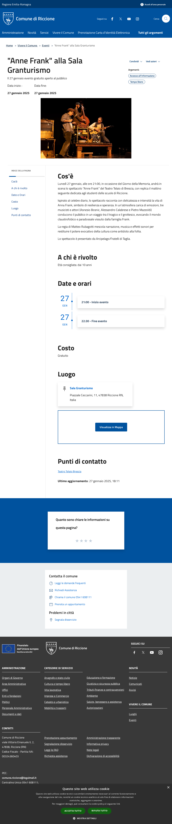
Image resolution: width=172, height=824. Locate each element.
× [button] (168, 787)
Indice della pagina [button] (21, 170)
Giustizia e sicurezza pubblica (103, 684)
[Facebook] (111, 18)
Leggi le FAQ (51, 750)
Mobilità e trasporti (55, 708)
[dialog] (86, 804)
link (118, 803)
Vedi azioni (151, 61)
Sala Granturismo (81, 388)
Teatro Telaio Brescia (69, 471)
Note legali (93, 750)
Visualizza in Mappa (111, 427)
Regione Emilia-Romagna (16, 4)
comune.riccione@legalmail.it (19, 778)
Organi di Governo (12, 678)
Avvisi (132, 690)
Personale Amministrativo (17, 708)
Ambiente (92, 696)
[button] (85, 818)
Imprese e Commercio (56, 696)
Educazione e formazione (101, 678)
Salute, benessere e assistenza (104, 702)
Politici (6, 702)
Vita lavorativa (52, 690)
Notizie (133, 678)
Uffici (5, 690)
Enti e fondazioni (11, 696)
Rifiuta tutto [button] (100, 810)
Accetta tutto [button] (72, 810)
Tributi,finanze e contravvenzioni (105, 690)
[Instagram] (136, 18)
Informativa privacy (98, 744)
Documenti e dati (12, 714)
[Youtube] (127, 18)
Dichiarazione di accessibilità (103, 756)
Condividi (134, 61)
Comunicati (135, 684)
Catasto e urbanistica (56, 702)
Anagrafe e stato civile (57, 678)
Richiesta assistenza (56, 756)
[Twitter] (119, 18)
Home (9, 45)
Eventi (45, 45)
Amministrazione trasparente (103, 738)
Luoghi (133, 714)
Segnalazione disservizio (58, 744)
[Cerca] (166, 19)
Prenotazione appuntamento (60, 738)
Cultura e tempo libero (57, 684)
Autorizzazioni (95, 708)
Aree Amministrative (14, 684)
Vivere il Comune (28, 45)
